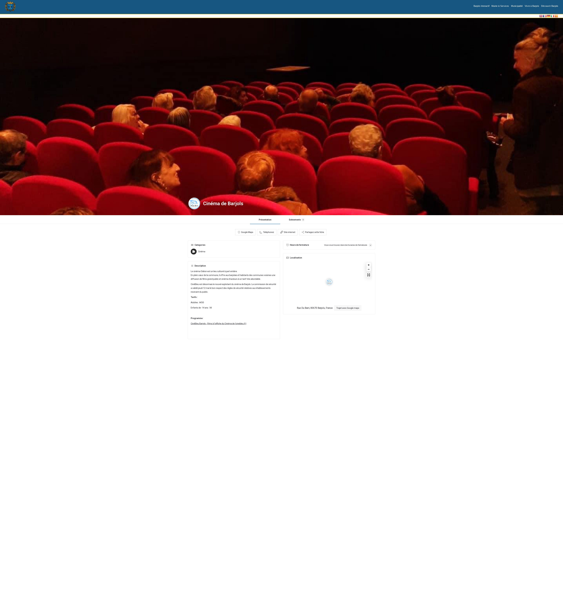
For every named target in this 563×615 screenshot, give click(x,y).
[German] (549, 16)
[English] (541, 16)
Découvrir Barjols (549, 6)
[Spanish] (556, 16)
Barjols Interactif (482, 6)
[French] (545, 16)
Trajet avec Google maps (347, 308)
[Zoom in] (369, 265)
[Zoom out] (369, 269)
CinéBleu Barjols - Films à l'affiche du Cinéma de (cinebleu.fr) (218, 323)
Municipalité (517, 6)
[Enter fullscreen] (369, 275)
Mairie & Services (500, 6)
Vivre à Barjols (532, 6)
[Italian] (552, 16)
